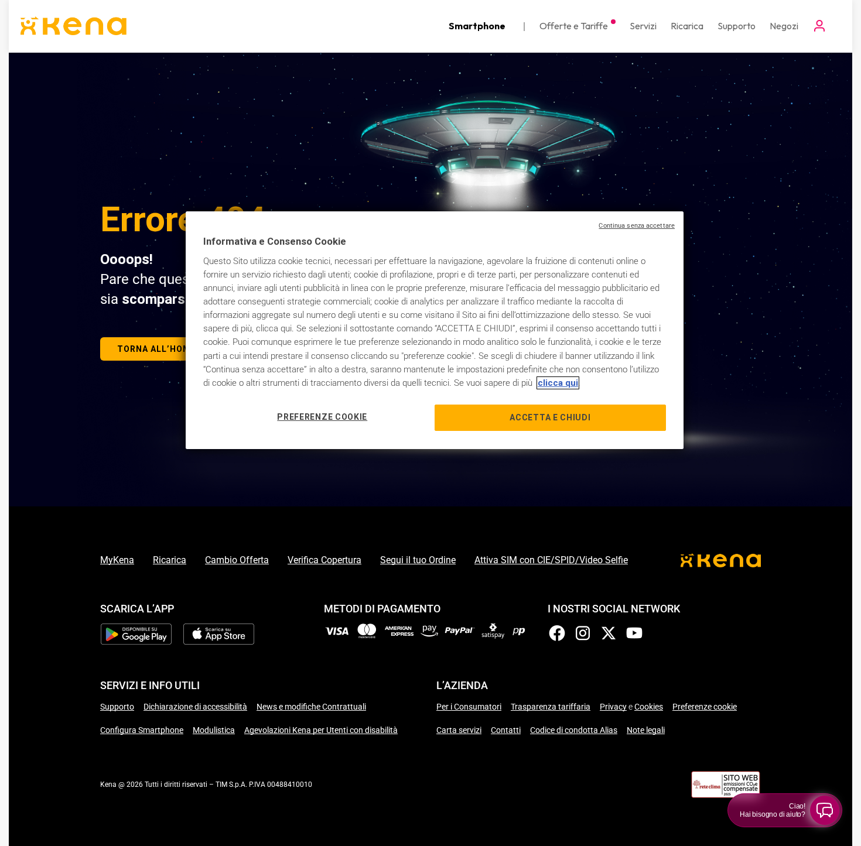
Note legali (646, 730)
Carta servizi (458, 730)
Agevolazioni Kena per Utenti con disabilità (321, 730)
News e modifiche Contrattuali (311, 706)
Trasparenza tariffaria (550, 706)
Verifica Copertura (324, 560)
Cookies (648, 706)
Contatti (506, 730)
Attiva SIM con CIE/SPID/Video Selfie (551, 560)
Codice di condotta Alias (573, 730)
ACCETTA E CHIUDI (550, 417)
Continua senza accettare (637, 226)
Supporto (117, 706)
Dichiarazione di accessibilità (195, 706)
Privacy (613, 706)
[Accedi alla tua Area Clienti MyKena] (819, 26)
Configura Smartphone (141, 730)
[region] (435, 330)
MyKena (117, 560)
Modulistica (214, 730)
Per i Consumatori (468, 706)
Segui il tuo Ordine (418, 560)
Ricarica (169, 560)
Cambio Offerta (237, 560)
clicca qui (558, 383)
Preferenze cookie (704, 706)
